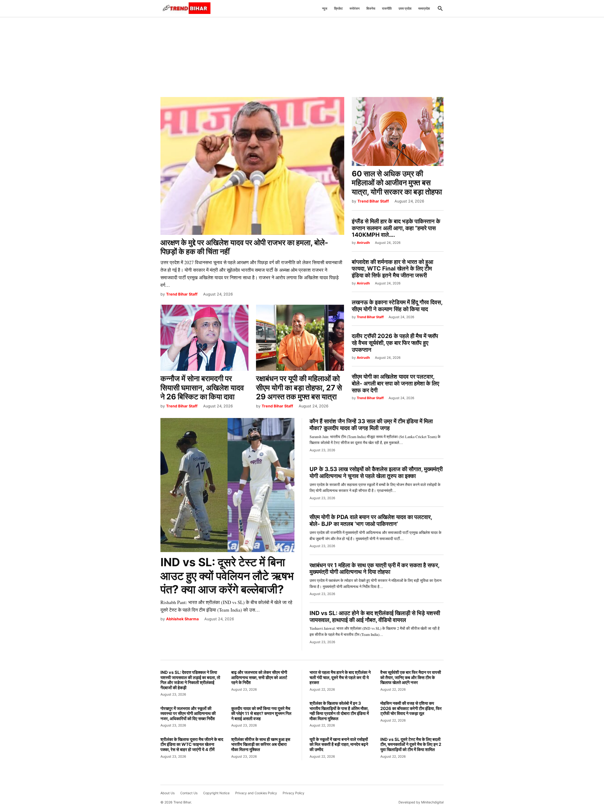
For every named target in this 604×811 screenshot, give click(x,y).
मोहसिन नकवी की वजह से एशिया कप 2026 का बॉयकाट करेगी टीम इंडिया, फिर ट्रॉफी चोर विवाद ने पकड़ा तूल (411, 708)
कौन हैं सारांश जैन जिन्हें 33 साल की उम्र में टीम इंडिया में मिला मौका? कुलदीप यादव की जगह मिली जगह (371, 424)
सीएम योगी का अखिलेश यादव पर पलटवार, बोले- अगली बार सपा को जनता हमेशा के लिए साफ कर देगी (395, 383)
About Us (167, 793)
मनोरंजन (355, 8)
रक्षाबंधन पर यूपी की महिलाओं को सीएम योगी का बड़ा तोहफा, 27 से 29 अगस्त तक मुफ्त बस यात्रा (299, 387)
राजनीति (387, 8)
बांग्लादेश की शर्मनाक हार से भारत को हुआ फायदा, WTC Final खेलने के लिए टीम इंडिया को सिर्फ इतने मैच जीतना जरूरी (392, 268)
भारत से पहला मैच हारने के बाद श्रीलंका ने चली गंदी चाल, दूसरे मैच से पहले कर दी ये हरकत (340, 677)
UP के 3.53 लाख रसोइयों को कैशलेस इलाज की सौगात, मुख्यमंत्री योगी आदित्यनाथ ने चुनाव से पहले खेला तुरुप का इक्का (376, 472)
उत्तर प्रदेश (404, 8)
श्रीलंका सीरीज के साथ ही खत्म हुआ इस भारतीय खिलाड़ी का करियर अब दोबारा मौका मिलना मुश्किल (260, 744)
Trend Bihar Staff (181, 294)
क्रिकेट (338, 8)
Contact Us (188, 793)
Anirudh (363, 243)
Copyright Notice (216, 793)
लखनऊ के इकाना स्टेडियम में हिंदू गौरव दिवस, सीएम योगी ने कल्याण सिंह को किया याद (397, 306)
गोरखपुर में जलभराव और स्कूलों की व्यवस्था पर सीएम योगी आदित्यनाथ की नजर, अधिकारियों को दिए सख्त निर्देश (188, 713)
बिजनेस (370, 8)
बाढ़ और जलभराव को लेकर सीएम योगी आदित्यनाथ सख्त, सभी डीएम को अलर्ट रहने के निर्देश (259, 677)
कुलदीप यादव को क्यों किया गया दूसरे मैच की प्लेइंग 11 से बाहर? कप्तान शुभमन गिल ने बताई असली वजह (261, 713)
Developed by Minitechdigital (421, 802)
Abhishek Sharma (182, 619)
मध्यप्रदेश (424, 8)
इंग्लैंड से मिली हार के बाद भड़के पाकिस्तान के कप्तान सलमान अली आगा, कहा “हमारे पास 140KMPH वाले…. (396, 228)
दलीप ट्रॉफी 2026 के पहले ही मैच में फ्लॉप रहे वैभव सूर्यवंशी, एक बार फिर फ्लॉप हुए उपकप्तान (395, 343)
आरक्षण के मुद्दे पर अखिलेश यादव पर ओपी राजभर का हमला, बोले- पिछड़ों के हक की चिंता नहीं (244, 247)
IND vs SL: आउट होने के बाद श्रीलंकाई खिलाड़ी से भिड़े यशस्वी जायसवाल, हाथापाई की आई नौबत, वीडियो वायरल (375, 616)
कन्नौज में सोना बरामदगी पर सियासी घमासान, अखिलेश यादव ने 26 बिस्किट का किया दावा (202, 387)
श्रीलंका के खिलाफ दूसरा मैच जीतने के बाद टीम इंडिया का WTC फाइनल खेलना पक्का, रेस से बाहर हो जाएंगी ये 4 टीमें (191, 744)
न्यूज (324, 8)
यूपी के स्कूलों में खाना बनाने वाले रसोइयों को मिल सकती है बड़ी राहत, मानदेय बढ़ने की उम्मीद (339, 744)
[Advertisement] (302, 54)
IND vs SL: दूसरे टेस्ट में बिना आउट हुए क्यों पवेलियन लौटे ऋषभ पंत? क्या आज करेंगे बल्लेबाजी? (227, 575)
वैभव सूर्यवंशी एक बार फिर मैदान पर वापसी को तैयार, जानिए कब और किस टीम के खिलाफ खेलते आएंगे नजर (410, 677)
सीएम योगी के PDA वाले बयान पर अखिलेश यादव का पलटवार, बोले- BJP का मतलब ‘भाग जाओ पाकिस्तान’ (371, 520)
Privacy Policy (293, 793)
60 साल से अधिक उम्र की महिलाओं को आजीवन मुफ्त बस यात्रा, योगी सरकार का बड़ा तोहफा (397, 182)
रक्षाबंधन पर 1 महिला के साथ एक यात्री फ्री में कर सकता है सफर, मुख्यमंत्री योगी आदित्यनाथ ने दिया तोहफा (374, 568)
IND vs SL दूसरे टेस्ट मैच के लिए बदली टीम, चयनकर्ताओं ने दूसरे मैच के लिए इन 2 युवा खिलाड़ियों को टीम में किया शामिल (410, 744)
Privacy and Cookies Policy (256, 793)
